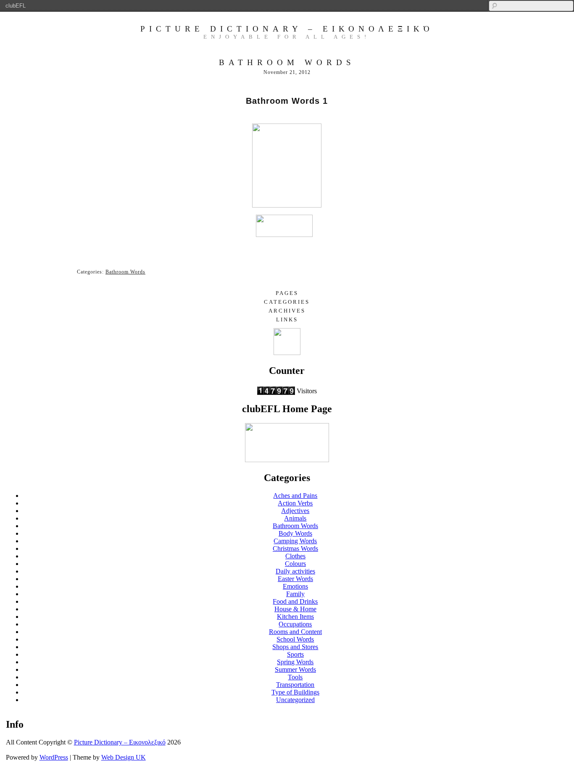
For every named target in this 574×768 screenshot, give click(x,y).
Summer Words (295, 669)
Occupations (295, 624)
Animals (295, 518)
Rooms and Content (295, 631)
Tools (295, 677)
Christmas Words (295, 548)
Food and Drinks (295, 601)
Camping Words (295, 540)
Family (295, 593)
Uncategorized (295, 699)
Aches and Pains (295, 495)
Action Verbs (295, 503)
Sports (295, 654)
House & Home (295, 609)
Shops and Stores (295, 646)
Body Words (295, 533)
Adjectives (295, 510)
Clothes (295, 556)
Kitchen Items (295, 616)
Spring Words (295, 661)
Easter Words (295, 578)
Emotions (295, 586)
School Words (295, 639)
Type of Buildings (295, 692)
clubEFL (15, 6)
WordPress (53, 757)
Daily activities (295, 571)
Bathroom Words (125, 272)
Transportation (295, 684)
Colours (295, 563)
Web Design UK (123, 757)
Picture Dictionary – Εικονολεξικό (287, 28)
